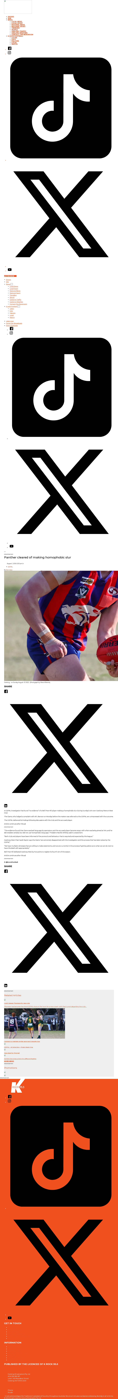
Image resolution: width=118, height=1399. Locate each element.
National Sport (19, 26)
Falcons (15, 41)
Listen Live (10, 321)
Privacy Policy (13, 1347)
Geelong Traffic (19, 31)
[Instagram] (9, 54)
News (10, 20)
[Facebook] (10, 50)
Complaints (12, 1338)
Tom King (9, 570)
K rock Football (15, 36)
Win (9, 18)
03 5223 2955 (18, 1392)
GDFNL (10, 567)
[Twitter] (59, 803)
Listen (14, 38)
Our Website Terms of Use (17, 1353)
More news (9, 1061)
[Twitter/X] (61, 266)
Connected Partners (15, 1358)
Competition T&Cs (14, 1349)
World (15, 30)
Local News (17, 21)
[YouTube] (10, 271)
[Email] (9, 807)
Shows (11, 17)
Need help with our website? (18, 1336)
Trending (16, 28)
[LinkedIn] (5, 807)
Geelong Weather (19, 33)
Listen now (9, 276)
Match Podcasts (12, 325)
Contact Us (12, 1327)
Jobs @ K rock (13, 1332)
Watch (15, 44)
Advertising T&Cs (14, 1351)
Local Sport (17, 23)
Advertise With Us (14, 1330)
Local (14, 42)
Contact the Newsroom (22, 34)
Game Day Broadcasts (14, 323)
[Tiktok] (61, 160)
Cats (14, 39)
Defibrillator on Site (15, 1360)
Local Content (13, 1355)
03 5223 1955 (18, 1390)
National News (18, 25)
